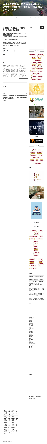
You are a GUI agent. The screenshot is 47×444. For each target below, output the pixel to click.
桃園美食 (33, 68)
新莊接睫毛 (36, 255)
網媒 (5, 86)
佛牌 (30, 329)
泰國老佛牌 (31, 335)
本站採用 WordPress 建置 (7, 441)
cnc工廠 (30, 334)
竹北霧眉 (21, 18)
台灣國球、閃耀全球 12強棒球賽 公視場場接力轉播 (15, 36)
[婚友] (36, 136)
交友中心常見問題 (33, 236)
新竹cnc (30, 346)
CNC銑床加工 (32, 318)
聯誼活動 (36, 233)
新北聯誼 (40, 259)
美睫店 (35, 243)
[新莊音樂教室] (36, 192)
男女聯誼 (40, 230)
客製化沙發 (39, 68)
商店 (39, 149)
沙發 (30, 327)
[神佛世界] (36, 89)
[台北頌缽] (36, 222)
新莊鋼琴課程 (33, 230)
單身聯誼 (40, 155)
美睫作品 (36, 248)
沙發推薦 (32, 259)
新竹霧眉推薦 (37, 396)
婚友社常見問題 (37, 163)
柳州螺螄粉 (41, 263)
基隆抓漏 (38, 73)
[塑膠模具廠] (36, 127)
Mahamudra (39, 152)
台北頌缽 (34, 398)
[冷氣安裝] (36, 209)
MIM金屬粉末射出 (32, 345)
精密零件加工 (31, 317)
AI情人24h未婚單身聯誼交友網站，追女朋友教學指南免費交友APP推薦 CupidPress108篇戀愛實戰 (36, 294)
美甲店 (35, 250)
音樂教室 (31, 320)
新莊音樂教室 (37, 18)
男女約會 (32, 238)
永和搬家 (39, 65)
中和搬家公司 (33, 62)
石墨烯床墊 (40, 62)
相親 (30, 340)
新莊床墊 (31, 323)
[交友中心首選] (36, 176)
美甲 (30, 338)
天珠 (37, 160)
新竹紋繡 (41, 396)
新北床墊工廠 (31, 339)
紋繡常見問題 (36, 252)
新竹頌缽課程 (32, 54)
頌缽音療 (36, 241)
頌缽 (34, 73)
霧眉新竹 (9, 18)
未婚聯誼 (32, 160)
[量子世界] (36, 226)
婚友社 (41, 160)
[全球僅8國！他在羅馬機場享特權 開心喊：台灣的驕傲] (23, 71)
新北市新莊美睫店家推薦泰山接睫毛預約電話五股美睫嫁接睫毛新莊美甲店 (14, 44)
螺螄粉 (33, 79)
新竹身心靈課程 (37, 60)
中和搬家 (33, 57)
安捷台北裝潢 (33, 155)
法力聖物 (15, 18)
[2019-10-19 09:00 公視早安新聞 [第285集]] (7, 70)
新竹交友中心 (31, 347)
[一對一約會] (36, 104)
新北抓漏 (31, 332)
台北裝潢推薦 (32, 265)
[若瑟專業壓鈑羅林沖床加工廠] (36, 141)
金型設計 (31, 331)
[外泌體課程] (36, 51)
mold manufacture (32, 343)
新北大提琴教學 (33, 268)
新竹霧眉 (31, 18)
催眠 (39, 265)
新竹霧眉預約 (31, 396)
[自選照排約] (36, 112)
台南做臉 (33, 71)
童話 (34, 157)
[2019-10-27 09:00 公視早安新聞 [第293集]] (15, 70)
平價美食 (40, 261)
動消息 (4, 18)
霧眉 (26, 18)
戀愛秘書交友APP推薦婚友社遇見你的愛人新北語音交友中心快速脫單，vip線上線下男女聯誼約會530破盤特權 (36, 278)
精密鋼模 (32, 263)
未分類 (6, 84)
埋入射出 (34, 149)
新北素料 (31, 342)
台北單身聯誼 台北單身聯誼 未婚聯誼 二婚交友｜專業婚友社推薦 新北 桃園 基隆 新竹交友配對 (22, 7)
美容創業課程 (39, 71)
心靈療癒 (33, 152)
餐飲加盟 (39, 57)
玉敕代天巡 (39, 79)
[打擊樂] (36, 100)
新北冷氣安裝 (31, 324)
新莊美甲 (36, 246)
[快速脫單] (36, 146)
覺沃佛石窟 (34, 76)
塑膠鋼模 (32, 261)
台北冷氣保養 (40, 54)
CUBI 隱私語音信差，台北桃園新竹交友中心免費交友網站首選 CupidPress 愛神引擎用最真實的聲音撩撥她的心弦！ (36, 283)
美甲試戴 (40, 76)
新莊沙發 (31, 325)
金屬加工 (31, 321)
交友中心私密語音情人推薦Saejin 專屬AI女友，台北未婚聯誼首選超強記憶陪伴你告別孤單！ (36, 289)
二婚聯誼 (38, 157)
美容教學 (33, 65)
